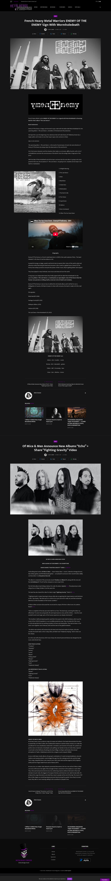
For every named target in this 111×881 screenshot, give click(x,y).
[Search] (100, 7)
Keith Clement (51, 29)
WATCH (68, 568)
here (67, 586)
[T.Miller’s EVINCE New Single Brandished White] (34, 412)
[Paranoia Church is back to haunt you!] (55, 412)
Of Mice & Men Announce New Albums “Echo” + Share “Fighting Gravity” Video (40, 385)
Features (62, 7)
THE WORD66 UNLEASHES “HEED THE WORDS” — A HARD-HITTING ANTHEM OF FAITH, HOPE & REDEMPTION (38, 1)
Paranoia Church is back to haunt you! (54, 421)
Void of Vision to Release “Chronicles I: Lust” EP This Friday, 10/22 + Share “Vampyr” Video (40, 792)
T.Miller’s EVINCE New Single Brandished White (33, 421)
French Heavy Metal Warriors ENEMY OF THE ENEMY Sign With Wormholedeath (70, 792)
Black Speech (68, 871)
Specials (77, 7)
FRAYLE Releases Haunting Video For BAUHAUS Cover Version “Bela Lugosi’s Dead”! (71, 385)
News (36, 7)
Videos (70, 7)
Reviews (52, 7)
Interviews (43, 7)
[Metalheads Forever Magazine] (21, 7)
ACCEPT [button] (69, 879)
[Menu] (11, 1)
